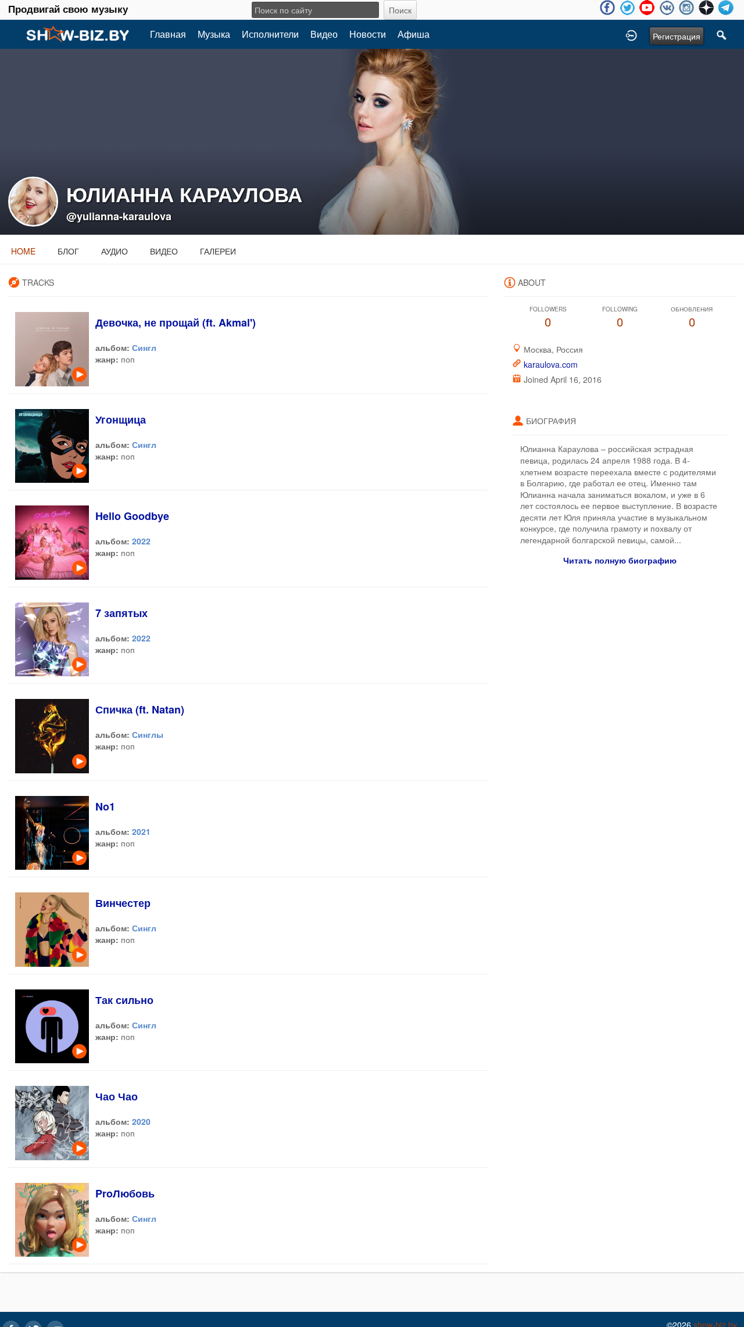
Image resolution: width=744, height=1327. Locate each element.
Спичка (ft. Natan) (139, 709)
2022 (141, 541)
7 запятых (121, 613)
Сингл (144, 347)
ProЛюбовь (125, 1193)
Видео (324, 34)
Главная (168, 34)
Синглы (147, 734)
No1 (105, 806)
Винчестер (123, 902)
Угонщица (120, 419)
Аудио (114, 251)
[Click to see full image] (372, 140)
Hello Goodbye (132, 515)
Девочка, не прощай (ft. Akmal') (175, 322)
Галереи (218, 251)
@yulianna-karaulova (118, 216)
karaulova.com (551, 364)
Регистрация (676, 36)
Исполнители (270, 34)
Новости (367, 34)
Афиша (414, 34)
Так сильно (124, 999)
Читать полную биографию (620, 560)
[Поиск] (722, 34)
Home (23, 251)
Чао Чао (116, 1096)
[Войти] (631, 34)
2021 (141, 831)
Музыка (214, 34)
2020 (141, 1121)
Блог (68, 251)
